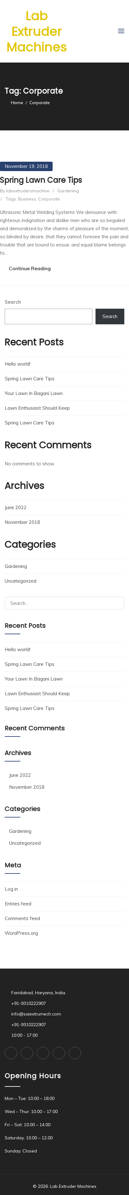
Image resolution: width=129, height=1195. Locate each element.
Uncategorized (20, 581)
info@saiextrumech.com (36, 1014)
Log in (11, 889)
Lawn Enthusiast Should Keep (37, 408)
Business (27, 199)
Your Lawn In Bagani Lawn (34, 393)
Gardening (68, 191)
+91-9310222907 (28, 1003)
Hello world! (17, 364)
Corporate (49, 199)
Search (13, 302)
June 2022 (16, 507)
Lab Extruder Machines (37, 31)
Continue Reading (30, 268)
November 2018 (22, 522)
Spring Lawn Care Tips (41, 180)
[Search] (116, 603)
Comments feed (22, 918)
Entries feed (18, 904)
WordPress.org (21, 933)
